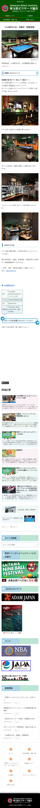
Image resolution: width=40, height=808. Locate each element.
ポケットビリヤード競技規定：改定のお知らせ (20, 727)
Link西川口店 (8, 285)
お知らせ (6, 382)
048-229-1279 (11, 271)
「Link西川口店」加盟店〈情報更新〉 (17, 735)
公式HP (4, 314)
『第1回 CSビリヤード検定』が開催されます (19, 719)
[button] (36, 545)
